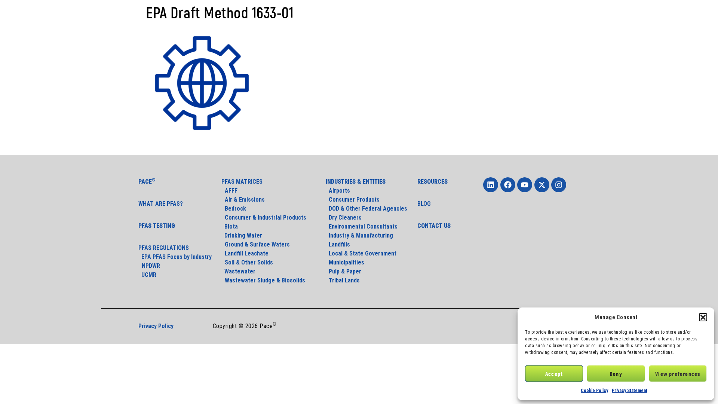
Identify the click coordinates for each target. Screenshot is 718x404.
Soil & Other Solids (249, 262)
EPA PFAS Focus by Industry (175, 256)
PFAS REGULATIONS (163, 247)
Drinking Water (241, 235)
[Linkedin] (490, 184)
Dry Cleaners (344, 217)
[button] (703, 317)
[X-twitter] (541, 184)
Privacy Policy (156, 326)
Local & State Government (361, 253)
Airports (338, 190)
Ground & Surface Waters (257, 244)
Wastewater (238, 271)
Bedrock (235, 208)
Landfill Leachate (247, 253)
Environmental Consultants (362, 226)
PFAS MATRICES (242, 181)
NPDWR (151, 265)
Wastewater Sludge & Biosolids (265, 280)
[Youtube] (524, 184)
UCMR (147, 274)
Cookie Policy (594, 390)
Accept (554, 373)
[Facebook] (507, 184)
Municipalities (345, 262)
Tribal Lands (343, 280)
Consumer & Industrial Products (265, 217)
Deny (616, 373)
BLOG (424, 203)
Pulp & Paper (343, 271)
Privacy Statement (629, 390)
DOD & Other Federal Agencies (366, 208)
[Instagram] (558, 184)
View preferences (677, 373)
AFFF (231, 190)
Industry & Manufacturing (359, 235)
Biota (230, 226)
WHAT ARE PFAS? (160, 203)
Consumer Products (353, 199)
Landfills (338, 244)
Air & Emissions (245, 199)
